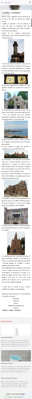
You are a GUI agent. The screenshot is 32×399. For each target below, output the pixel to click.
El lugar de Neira (7, 2)
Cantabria (4, 310)
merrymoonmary (20, 396)
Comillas (11, 310)
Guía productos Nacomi (7, 337)
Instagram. (16, 298)
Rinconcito (18, 310)
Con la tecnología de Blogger (17, 394)
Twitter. (16, 303)
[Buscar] (30, 2)
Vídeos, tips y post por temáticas (9, 378)
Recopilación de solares (7, 363)
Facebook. (16, 301)
